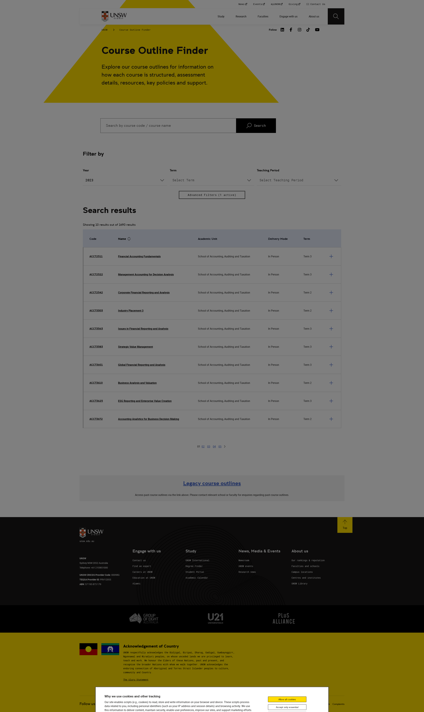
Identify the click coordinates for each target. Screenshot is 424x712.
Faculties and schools (305, 566)
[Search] (336, 16)
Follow (273, 29)
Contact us (139, 560)
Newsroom (243, 560)
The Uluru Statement (135, 679)
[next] (225, 446)
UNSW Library (299, 583)
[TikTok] (308, 29)
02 (203, 446)
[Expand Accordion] (331, 256)
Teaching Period (268, 170)
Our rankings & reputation (308, 560)
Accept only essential (287, 707)
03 (208, 446)
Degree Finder (194, 566)
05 (219, 446)
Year (86, 170)
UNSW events (245, 566)
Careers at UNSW (142, 571)
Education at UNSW (143, 577)
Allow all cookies (287, 699)
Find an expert (141, 566)
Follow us (87, 704)
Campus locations (302, 571)
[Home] (114, 16)
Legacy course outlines (212, 483)
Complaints (338, 704)
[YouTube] (317, 29)
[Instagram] (299, 29)
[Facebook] (291, 29)
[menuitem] (221, 16)
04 (214, 446)
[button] (344, 525)
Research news (247, 571)
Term (173, 170)
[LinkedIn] (282, 29)
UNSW (104, 29)
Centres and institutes (306, 577)
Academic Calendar (197, 577)
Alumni (136, 583)
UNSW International (197, 560)
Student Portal (195, 571)
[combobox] (125, 180)
